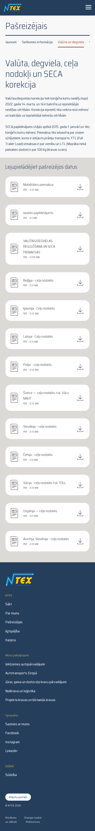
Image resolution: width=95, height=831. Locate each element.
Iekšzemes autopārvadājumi (25, 664)
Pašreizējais (14, 622)
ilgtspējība (12, 631)
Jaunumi (11, 42)
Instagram (12, 742)
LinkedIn (11, 751)
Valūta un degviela (71, 42)
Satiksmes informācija (37, 42)
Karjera (10, 640)
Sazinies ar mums (17, 724)
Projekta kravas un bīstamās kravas (30, 700)
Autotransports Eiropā (21, 673)
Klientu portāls (18, 797)
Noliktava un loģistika (20, 691)
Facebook (12, 733)
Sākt (8, 604)
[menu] (88, 7)
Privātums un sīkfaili (11, 819)
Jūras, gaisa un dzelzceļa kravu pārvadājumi (35, 682)
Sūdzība (11, 774)
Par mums (12, 613)
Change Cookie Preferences (33, 819)
